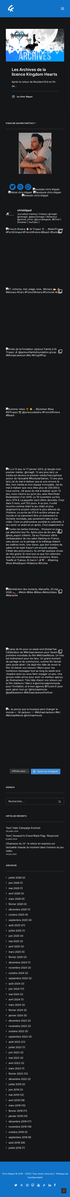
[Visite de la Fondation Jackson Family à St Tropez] (35, 377)
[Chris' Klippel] (11, 8)
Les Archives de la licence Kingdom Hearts (34, 72)
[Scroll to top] (63, 1190)
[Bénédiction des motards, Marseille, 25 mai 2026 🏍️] (35, 617)
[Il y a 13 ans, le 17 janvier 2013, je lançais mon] (35, 497)
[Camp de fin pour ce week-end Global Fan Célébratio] (35, 677)
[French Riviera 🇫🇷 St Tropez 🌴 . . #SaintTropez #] (35, 256)
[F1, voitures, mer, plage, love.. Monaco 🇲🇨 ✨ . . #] (35, 317)
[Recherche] (35, 801)
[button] (62, 8)
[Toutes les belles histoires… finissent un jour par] (35, 557)
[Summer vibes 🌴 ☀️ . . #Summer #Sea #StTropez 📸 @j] (35, 437)
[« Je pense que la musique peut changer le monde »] (35, 737)
